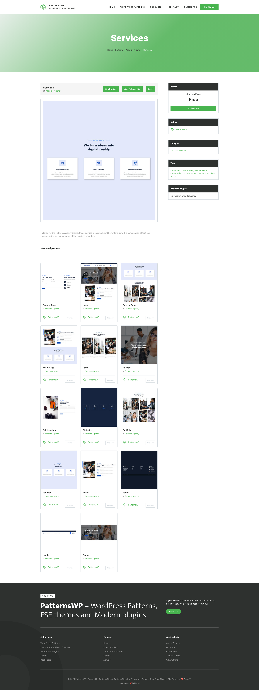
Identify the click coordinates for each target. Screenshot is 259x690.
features (197, 170)
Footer (126, 492)
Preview (70, 318)
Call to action (49, 430)
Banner (86, 555)
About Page (48, 367)
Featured (182, 150)
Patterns (119, 50)
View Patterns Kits (132, 89)
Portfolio (127, 430)
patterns (189, 173)
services (197, 173)
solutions (205, 173)
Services (47, 492)
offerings (181, 173)
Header (46, 555)
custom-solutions (185, 170)
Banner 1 (127, 367)
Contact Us (173, 611)
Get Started (209, 7)
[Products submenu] (162, 7)
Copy (150, 89)
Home (112, 7)
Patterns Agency (133, 50)
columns (174, 170)
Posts (85, 367)
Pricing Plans (193, 108)
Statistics (87, 430)
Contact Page (49, 305)
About (86, 492)
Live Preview (110, 89)
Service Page (129, 305)
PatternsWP (56, 5)
